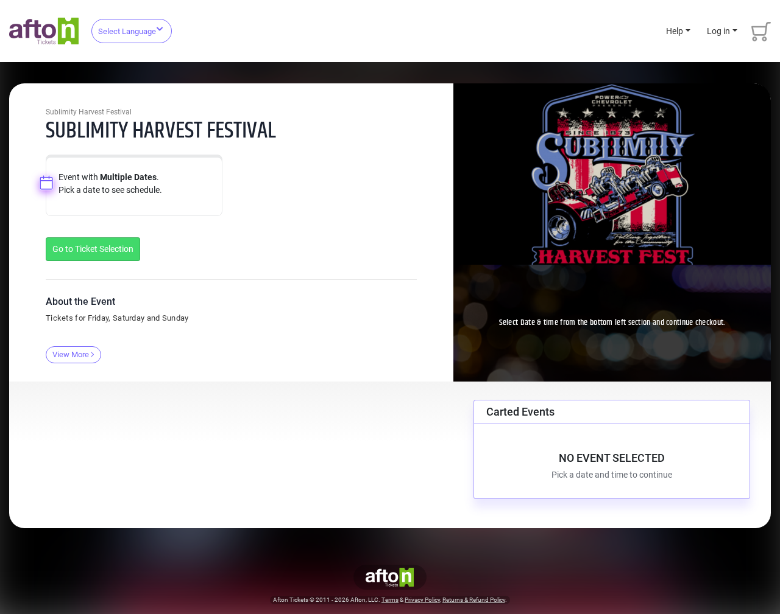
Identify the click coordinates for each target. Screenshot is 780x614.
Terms (390, 599)
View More (70, 354)
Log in (718, 31)
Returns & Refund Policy (473, 599)
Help (674, 31)
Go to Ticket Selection (92, 249)
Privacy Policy (422, 599)
